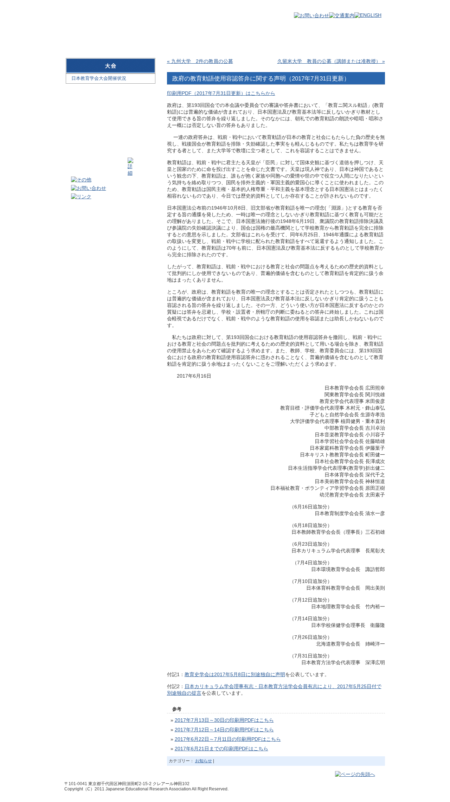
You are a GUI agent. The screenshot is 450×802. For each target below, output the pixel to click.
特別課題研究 (354, 38)
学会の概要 (134, 38)
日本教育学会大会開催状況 (98, 78)
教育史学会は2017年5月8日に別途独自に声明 (235, 674)
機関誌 (289, 38)
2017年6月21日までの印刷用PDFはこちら (221, 748)
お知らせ (203, 760)
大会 (238, 38)
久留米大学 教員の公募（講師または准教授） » (331, 61)
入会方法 (186, 38)
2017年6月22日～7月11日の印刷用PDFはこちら (228, 739)
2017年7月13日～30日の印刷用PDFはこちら (224, 720)
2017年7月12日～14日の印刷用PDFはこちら (224, 729)
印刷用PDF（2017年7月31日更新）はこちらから (221, 93)
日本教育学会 (105, 14)
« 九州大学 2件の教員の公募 (200, 61)
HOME (82, 38)
